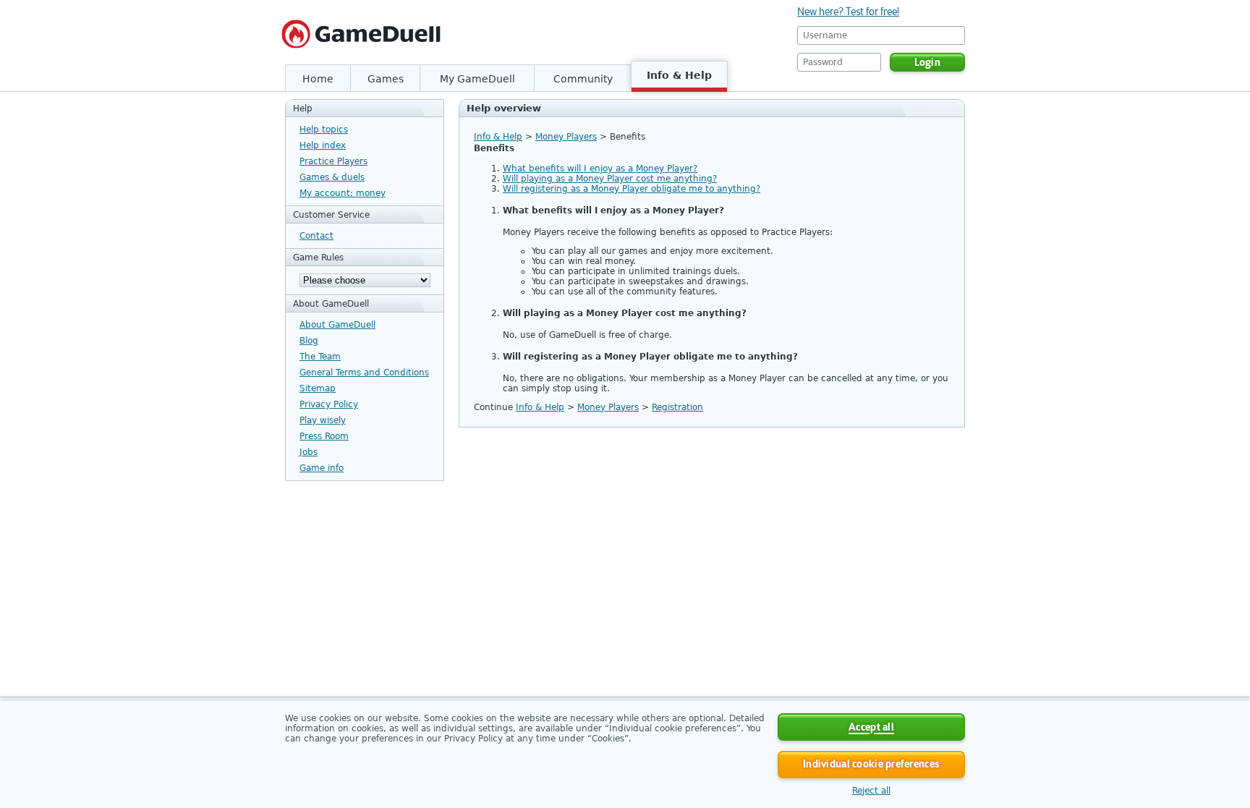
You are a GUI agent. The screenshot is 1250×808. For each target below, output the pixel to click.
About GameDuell (337, 325)
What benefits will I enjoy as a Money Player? (600, 168)
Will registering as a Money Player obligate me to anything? (631, 189)
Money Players (566, 137)
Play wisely (322, 420)
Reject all (871, 791)
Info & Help (679, 75)
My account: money (342, 193)
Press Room (324, 436)
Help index (322, 145)
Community (583, 79)
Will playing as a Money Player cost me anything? (610, 179)
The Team (320, 357)
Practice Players (333, 161)
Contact (316, 236)
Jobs (308, 452)
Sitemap (317, 388)
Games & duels (332, 177)
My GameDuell (477, 79)
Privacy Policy (328, 404)
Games (385, 79)
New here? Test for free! (848, 11)
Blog (308, 341)
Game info (321, 468)
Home (317, 79)
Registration (677, 407)
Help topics (323, 129)
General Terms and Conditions (364, 372)
